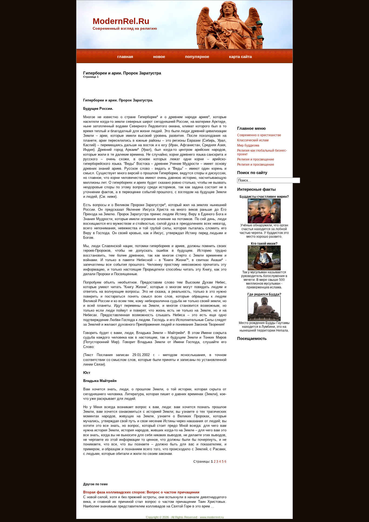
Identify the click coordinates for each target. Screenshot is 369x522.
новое (159, 56)
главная (125, 56)
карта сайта (240, 56)
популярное (197, 56)
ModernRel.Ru (121, 21)
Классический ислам (253, 140)
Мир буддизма (248, 145)
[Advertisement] (146, 86)
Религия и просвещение (255, 159)
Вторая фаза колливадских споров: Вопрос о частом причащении (141, 492)
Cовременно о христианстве (259, 135)
